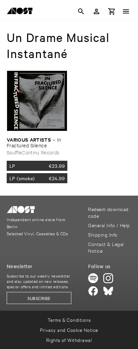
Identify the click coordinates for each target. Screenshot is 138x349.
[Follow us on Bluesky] (108, 291)
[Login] (96, 11)
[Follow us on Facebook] (93, 291)
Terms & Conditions (69, 319)
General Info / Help (109, 225)
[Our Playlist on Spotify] (93, 278)
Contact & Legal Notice (106, 247)
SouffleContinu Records (33, 152)
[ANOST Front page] (21, 12)
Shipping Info (102, 234)
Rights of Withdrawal (69, 340)
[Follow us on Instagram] (108, 278)
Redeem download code (108, 212)
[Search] (81, 11)
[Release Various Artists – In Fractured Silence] (37, 100)
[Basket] (112, 11)
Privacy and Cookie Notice (69, 330)
